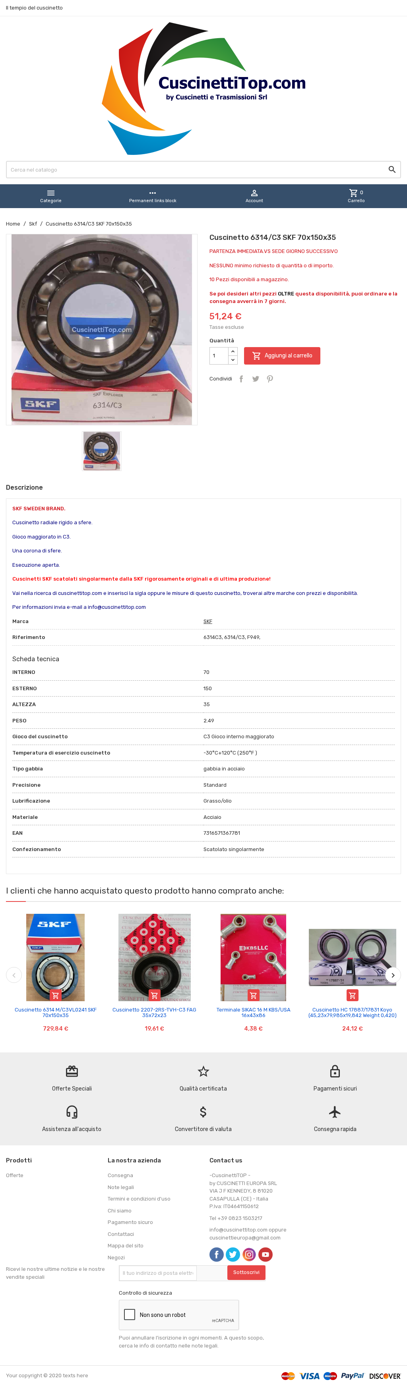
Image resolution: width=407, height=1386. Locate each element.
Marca (20, 621)
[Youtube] (265, 1254)
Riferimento (28, 637)
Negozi (116, 1258)
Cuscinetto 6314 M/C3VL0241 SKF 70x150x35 (56, 1012)
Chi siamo (120, 1211)
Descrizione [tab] (24, 487)
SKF (208, 621)
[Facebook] (216, 1254)
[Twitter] (233, 1254)
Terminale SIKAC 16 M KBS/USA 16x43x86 (254, 1012)
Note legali (121, 1187)
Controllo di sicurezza (145, 1293)
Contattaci (121, 1234)
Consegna (120, 1175)
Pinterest (270, 379)
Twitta (255, 379)
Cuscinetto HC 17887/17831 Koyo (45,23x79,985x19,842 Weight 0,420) (352, 1012)
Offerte (14, 1175)
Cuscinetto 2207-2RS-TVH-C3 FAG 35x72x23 (154, 1012)
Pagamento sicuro (130, 1222)
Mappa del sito (125, 1246)
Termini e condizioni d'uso (139, 1199)
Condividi (241, 379)
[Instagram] (249, 1254)
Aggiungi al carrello (282, 356)
